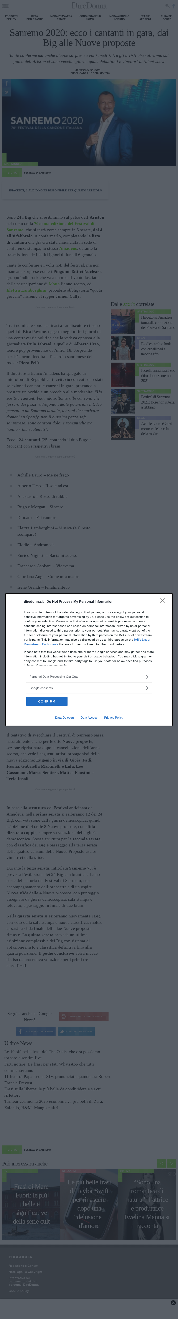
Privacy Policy (113, 717)
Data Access (89, 717)
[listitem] (89, 676)
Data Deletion (64, 717)
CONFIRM (47, 701)
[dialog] (89, 659)
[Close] (164, 602)
